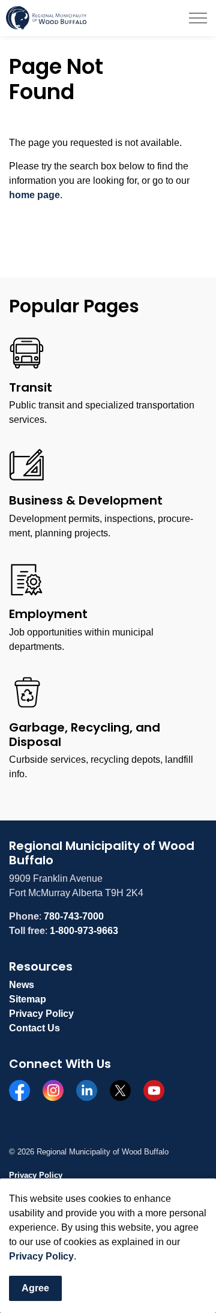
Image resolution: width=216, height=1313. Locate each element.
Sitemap (27, 999)
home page (34, 195)
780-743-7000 (74, 916)
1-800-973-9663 (84, 931)
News (21, 985)
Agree (35, 1288)
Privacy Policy (41, 1256)
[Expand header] (198, 18)
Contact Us (34, 1028)
